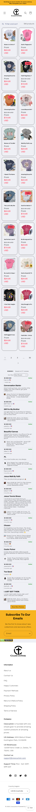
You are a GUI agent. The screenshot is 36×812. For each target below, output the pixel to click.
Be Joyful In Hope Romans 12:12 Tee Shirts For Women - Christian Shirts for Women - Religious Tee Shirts (9, 273)
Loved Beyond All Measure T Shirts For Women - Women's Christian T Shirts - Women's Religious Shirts (26, 109)
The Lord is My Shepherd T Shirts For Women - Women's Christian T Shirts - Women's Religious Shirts (9, 205)
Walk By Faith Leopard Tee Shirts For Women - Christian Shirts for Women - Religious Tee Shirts (26, 143)
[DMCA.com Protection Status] (6, 641)
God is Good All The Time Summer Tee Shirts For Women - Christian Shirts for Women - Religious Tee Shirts (26, 273)
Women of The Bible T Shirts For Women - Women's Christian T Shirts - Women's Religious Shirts (9, 143)
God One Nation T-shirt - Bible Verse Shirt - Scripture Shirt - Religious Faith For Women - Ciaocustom (26, 205)
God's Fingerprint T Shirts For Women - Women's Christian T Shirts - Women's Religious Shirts (26, 44)
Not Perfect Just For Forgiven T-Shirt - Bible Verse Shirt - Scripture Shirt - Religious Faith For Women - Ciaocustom (9, 239)
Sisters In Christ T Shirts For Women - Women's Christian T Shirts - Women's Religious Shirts (9, 44)
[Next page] (18, 363)
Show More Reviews (18, 607)
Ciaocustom (14, 806)
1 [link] (5, 358)
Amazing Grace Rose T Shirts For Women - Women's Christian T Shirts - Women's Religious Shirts (26, 174)
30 (30, 358)
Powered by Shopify (24, 806)
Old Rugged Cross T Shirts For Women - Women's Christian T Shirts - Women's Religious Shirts (9, 335)
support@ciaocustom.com (15, 758)
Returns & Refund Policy (13, 701)
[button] (4, 13)
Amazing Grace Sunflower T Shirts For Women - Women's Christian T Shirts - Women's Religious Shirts (9, 75)
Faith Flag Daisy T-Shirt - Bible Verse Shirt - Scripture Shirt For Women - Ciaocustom (26, 75)
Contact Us (8, 676)
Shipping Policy (10, 706)
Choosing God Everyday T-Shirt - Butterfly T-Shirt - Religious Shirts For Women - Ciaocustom (9, 109)
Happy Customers (11, 686)
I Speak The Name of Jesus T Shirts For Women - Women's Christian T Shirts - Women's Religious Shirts (9, 174)
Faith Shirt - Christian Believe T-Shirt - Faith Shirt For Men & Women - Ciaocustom (26, 335)
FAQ (5, 681)
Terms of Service (10, 711)
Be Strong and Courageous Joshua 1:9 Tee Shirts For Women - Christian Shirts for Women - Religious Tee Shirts (26, 239)
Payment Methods (11, 691)
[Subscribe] (29, 633)
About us (7, 671)
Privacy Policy (9, 696)
